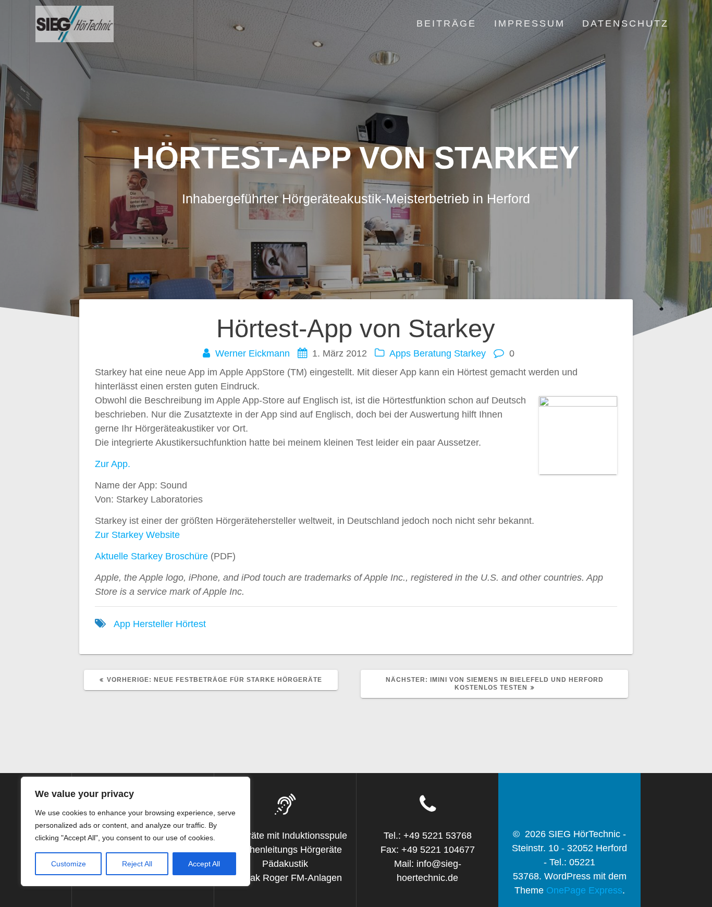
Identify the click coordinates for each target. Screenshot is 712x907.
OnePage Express (584, 890)
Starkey (470, 353)
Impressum (529, 23)
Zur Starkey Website (137, 535)
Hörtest (191, 624)
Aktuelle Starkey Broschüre (151, 556)
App (122, 624)
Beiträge (446, 23)
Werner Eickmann (252, 353)
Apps (400, 353)
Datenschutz (625, 23)
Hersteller (153, 624)
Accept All (204, 864)
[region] (135, 831)
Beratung (432, 353)
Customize (68, 864)
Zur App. (112, 464)
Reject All (137, 864)
